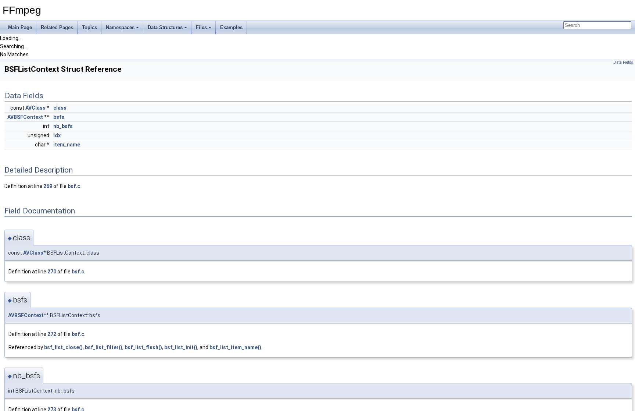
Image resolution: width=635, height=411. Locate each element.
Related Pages (57, 27)
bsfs (58, 117)
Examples (231, 27)
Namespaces (120, 27)
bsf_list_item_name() (235, 347)
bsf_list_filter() (103, 347)
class (60, 108)
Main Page (20, 27)
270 (51, 271)
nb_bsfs (63, 126)
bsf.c (74, 186)
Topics (89, 27)
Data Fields (623, 62)
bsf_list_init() (180, 347)
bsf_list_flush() (143, 347)
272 (51, 334)
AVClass (35, 108)
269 (47, 186)
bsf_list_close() (63, 347)
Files (201, 27)
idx (57, 135)
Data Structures (165, 27)
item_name (66, 145)
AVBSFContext (25, 117)
